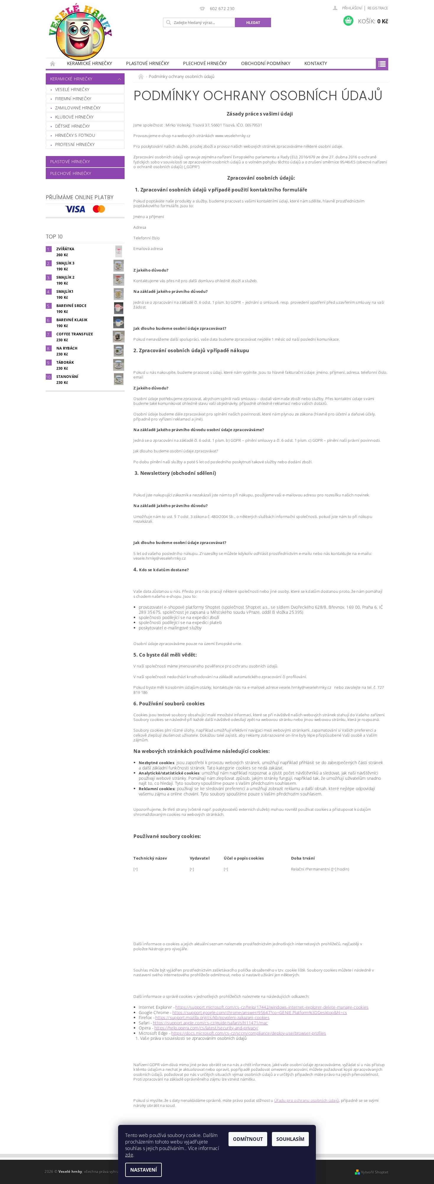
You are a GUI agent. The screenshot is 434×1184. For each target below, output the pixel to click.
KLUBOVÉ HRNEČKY (74, 117)
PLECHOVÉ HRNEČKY (205, 63)
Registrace (378, 8)
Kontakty (315, 63)
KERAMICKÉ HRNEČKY (89, 63)
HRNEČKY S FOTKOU (75, 135)
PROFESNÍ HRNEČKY (74, 144)
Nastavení (143, 1170)
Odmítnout (248, 1139)
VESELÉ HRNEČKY (72, 89)
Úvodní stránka (53, 63)
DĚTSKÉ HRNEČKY (72, 126)
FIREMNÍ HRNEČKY (73, 98)
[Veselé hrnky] (80, 32)
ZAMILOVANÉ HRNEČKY (78, 108)
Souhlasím (290, 1139)
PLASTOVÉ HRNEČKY (147, 63)
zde (129, 1154)
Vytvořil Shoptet (374, 1172)
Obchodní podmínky (265, 63)
